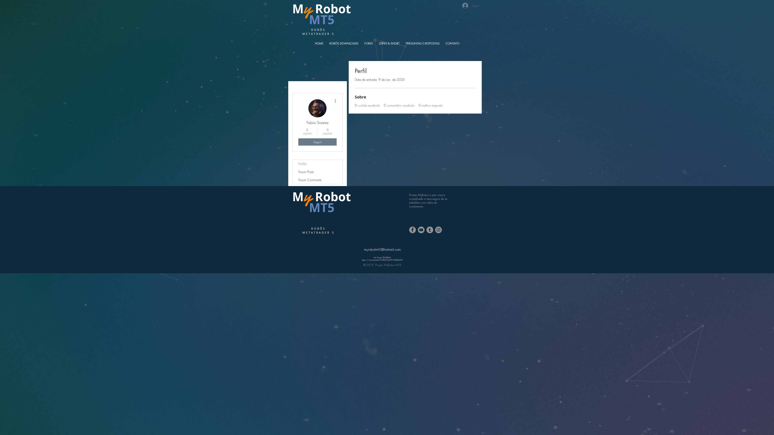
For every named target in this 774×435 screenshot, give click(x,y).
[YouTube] (421, 230)
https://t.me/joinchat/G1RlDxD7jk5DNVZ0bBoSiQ (382, 260)
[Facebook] (412, 230)
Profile (303, 164)
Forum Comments (310, 180)
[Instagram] (438, 230)
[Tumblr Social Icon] (430, 230)
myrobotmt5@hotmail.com (382, 249)
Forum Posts (306, 172)
